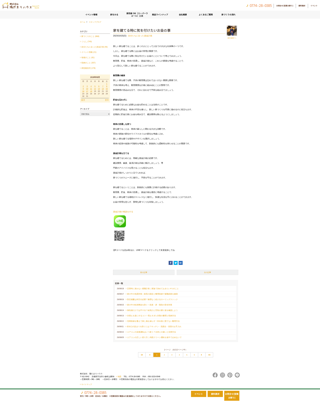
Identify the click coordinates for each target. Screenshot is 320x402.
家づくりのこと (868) (90, 36)
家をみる (114, 14)
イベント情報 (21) (88, 52)
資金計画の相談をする (123, 212)
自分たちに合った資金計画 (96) (94, 47)
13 (99, 89)
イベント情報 (91, 14)
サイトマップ (86, 384)
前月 (83, 100)
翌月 (107, 100)
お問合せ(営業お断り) (284, 5)
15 (107, 89)
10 (87, 89)
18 (91, 91)
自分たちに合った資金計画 (140, 36)
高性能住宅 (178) (88, 68)
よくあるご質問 (206, 14)
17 (87, 91)
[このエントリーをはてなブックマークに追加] (181, 263)
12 (95, 89)
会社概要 (183, 14)
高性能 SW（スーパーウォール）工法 (137, 14)
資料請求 (301, 5)
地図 (119, 376)
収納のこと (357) (88, 63)
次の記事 (207, 272)
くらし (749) (86, 41)
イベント (314, 5)
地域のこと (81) (87, 57)
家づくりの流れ (229, 14)
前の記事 (143, 272)
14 (103, 89)
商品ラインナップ (160, 14)
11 (91, 89)
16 (83, 91)
